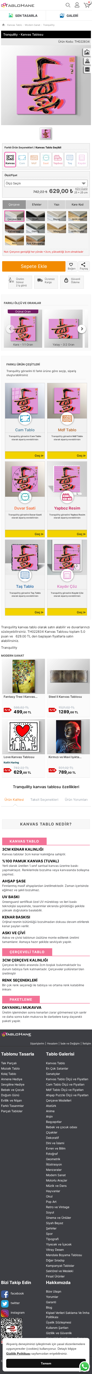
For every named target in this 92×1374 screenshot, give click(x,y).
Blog (49, 1307)
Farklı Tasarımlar (12, 1106)
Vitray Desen (55, 1249)
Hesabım (52, 1043)
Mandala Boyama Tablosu (64, 1255)
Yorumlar (52, 1297)
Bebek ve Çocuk (12, 1090)
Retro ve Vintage (57, 1207)
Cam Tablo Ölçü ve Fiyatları (65, 1084)
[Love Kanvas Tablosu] (23, 736)
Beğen (72, 268)
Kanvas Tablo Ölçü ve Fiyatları (67, 1079)
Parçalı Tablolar (11, 1111)
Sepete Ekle (34, 266)
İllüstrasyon (54, 1164)
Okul (49, 1196)
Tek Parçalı (8, 1063)
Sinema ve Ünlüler (58, 1217)
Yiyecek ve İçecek (59, 1244)
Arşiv (49, 1116)
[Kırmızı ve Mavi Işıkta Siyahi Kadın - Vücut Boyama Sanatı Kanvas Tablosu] (68, 736)
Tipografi (52, 1239)
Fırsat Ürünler (55, 1276)
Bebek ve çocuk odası (61, 1127)
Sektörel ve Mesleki (59, 1271)
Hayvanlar (53, 1191)
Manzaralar (54, 1169)
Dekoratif (52, 1137)
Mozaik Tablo (10, 1068)
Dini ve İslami (55, 1143)
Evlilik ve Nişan (11, 1100)
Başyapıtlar (54, 1122)
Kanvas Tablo (55, 1063)
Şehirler (51, 1228)
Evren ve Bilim (55, 1148)
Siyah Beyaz (54, 1223)
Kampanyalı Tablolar (60, 1265)
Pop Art (51, 1201)
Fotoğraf (52, 1153)
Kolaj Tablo (8, 1074)
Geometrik (53, 1159)
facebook (17, 1293)
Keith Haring (11, 762)
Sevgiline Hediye (12, 1084)
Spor (49, 1233)
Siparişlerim (37, 1043)
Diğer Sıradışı (55, 1260)
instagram (18, 1312)
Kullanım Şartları (57, 1327)
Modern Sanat (56, 1175)
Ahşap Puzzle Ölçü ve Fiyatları (67, 1095)
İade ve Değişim (70, 1043)
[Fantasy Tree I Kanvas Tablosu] (23, 676)
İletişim (87, 1043)
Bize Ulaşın (53, 1291)
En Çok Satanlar (57, 1068)
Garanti (51, 1302)
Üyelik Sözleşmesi (58, 1322)
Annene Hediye (11, 1079)
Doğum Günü (10, 1095)
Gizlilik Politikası (18, 1353)
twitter (15, 1303)
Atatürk (51, 1106)
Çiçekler (51, 1132)
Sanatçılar (53, 1074)
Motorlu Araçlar (56, 1180)
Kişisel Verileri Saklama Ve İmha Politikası (67, 1315)
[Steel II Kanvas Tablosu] (68, 676)
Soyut (50, 1212)
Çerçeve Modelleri (58, 1100)
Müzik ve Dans (56, 1185)
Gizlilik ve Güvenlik (59, 1333)
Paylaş (84, 268)
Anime (50, 1111)
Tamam (46, 1363)
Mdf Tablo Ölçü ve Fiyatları (64, 1090)
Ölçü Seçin (13, 183)
